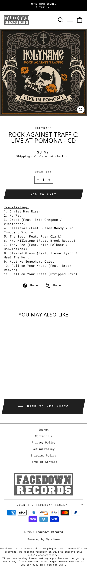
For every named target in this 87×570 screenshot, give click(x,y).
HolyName (43, 128)
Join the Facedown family (42, 504)
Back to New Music (47, 406)
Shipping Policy (43, 455)
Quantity (43, 171)
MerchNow (53, 539)
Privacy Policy (43, 442)
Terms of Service (43, 461)
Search (44, 429)
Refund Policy (43, 449)
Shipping (23, 156)
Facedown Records (49, 532)
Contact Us (43, 436)
